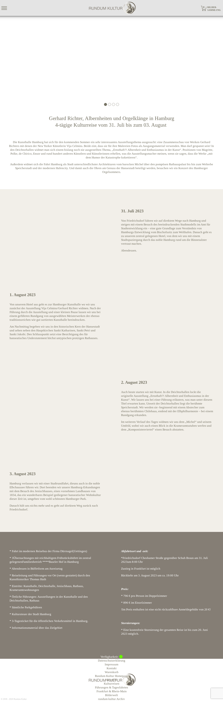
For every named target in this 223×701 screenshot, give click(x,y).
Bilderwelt (111, 695)
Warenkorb (111, 672)
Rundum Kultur (20, 699)
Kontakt (112, 668)
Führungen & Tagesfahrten (111, 687)
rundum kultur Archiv (111, 699)
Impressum (111, 664)
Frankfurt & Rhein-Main (112, 691)
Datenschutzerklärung (111, 660)
